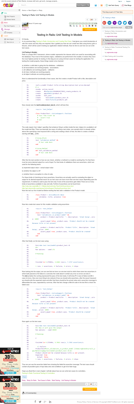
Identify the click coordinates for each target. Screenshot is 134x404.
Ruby (83, 186)
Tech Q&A (78, 219)
